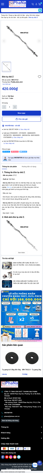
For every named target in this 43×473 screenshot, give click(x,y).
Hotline (33, 4)
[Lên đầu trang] (39, 457)
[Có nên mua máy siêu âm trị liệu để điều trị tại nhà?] (7, 275)
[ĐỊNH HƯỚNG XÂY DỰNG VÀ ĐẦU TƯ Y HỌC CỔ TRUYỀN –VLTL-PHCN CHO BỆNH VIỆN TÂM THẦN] (7, 265)
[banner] (21, 316)
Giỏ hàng (41, 4)
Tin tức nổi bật (8, 258)
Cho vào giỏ (23, 119)
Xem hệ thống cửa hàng (10, 420)
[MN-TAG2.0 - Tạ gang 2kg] (31, 358)
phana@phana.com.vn (12, 416)
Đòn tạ (9, 187)
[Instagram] (11, 457)
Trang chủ (4, 15)
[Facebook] (3, 457)
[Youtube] (7, 457)
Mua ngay (21, 113)
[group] (21, 41)
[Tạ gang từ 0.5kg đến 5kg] (11, 358)
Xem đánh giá (6, 84)
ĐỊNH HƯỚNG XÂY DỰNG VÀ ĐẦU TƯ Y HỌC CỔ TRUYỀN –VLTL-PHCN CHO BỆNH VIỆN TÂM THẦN (26, 265)
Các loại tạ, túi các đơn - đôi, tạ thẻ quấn (14, 17)
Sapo (35, 469)
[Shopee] (15, 457)
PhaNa (22, 469)
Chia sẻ (7, 151)
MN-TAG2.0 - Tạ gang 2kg (31, 370)
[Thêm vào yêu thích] (39, 76)
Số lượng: (5, 103)
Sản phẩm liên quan (12, 345)
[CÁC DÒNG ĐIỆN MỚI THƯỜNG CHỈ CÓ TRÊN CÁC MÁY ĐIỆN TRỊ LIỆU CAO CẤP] (7, 284)
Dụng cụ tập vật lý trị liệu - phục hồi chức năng (24, 15)
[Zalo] (19, 457)
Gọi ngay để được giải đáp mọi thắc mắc (24, 159)
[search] (40, 10)
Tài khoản (36, 4)
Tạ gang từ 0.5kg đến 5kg (11, 370)
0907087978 (8, 413)
